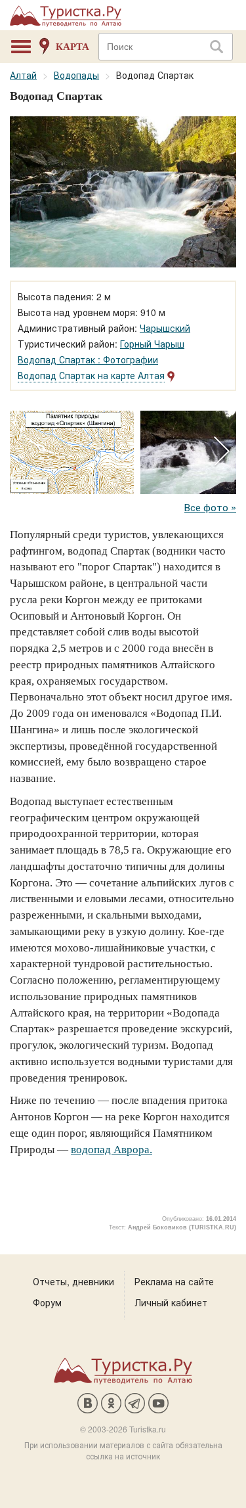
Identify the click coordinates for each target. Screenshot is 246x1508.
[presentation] (221, 452)
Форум (47, 1302)
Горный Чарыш (152, 343)
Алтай (23, 74)
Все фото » (210, 507)
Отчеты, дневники (73, 1281)
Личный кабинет (170, 1302)
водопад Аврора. (111, 1149)
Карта (72, 46)
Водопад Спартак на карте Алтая (91, 375)
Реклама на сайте (174, 1281)
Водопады (76, 74)
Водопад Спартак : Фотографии (88, 359)
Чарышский (165, 327)
